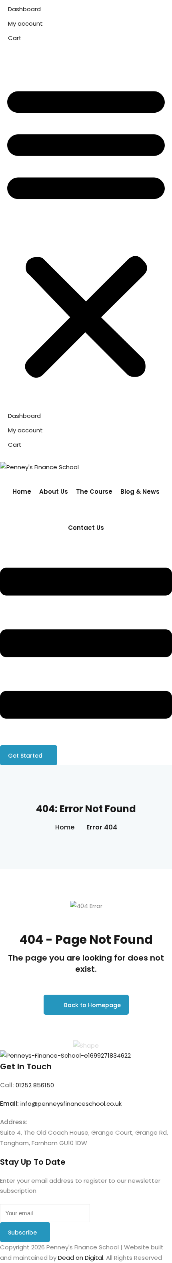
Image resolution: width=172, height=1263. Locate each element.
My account (25, 23)
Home (21, 491)
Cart (15, 38)
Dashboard (24, 9)
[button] (86, 231)
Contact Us (86, 527)
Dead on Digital (80, 1257)
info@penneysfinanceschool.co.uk (71, 1103)
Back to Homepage (92, 1005)
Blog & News (140, 491)
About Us (53, 491)
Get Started (25, 756)
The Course (94, 491)
